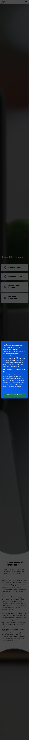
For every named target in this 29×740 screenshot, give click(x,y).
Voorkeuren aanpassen (14, 391)
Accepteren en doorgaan (15, 395)
